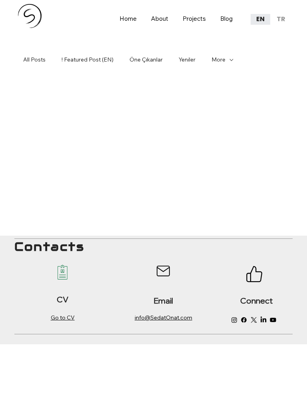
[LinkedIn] (263, 320)
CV (62, 299)
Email (163, 301)
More (218, 59)
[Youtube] (273, 320)
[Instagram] (234, 320)
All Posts (34, 59)
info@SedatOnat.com (163, 317)
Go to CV (63, 317)
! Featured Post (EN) (88, 59)
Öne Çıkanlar (146, 59)
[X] (253, 320)
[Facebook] (243, 320)
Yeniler (187, 59)
